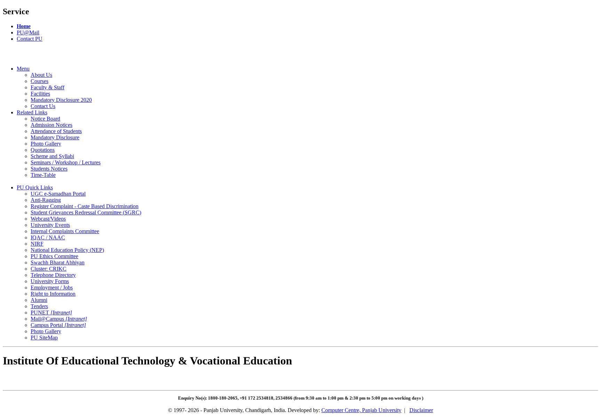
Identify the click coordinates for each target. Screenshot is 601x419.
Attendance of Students (56, 131)
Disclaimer (421, 410)
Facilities (40, 94)
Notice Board (45, 119)
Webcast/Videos (48, 219)
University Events (50, 225)
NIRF (37, 244)
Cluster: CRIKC (48, 269)
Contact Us (43, 106)
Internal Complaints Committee (65, 231)
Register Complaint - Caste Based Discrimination (84, 206)
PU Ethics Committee (54, 256)
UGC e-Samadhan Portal (58, 194)
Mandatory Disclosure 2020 (61, 100)
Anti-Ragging (46, 200)
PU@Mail (28, 32)
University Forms (50, 281)
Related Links (32, 112)
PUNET (51, 312)
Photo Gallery (46, 144)
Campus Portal (58, 325)
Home (24, 26)
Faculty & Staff (47, 87)
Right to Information (53, 294)
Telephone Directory (53, 275)
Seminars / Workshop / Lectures (66, 162)
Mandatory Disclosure (55, 137)
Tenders (39, 306)
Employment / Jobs (52, 287)
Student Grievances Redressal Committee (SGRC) (86, 212)
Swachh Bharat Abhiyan (58, 262)
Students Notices (49, 169)
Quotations (43, 150)
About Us (41, 75)
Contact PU (29, 39)
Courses (39, 81)
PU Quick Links (35, 187)
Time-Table (43, 175)
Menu (23, 69)
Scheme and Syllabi (52, 156)
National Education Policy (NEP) (67, 250)
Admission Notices (51, 125)
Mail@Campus (59, 319)
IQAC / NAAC (48, 237)
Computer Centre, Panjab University (361, 410)
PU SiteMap (44, 337)
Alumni (39, 300)
